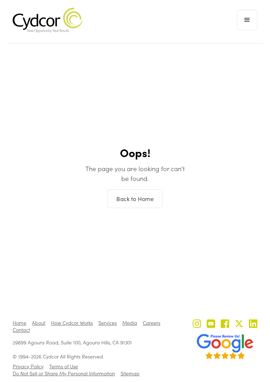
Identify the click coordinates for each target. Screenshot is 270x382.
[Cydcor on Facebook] (225, 324)
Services (107, 322)
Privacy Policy (28, 366)
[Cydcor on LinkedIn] (253, 324)
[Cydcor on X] (239, 324)
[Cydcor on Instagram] (197, 324)
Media (129, 322)
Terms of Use (63, 366)
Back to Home (135, 198)
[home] (48, 20)
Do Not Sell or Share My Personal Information (64, 373)
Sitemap (130, 373)
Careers (151, 322)
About (38, 322)
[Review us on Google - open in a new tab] (225, 346)
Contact (21, 329)
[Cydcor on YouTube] (211, 324)
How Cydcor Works (72, 322)
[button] (247, 20)
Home (19, 322)
